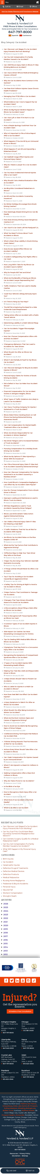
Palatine (24, 1104)
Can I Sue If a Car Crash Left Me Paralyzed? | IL (21, 228)
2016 (4, 940)
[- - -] (2, 2)
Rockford (26, 1071)
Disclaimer (16, 1156)
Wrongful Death (10, 896)
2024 (4, 911)
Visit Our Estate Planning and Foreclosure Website (20, 11)
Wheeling (21, 1108)
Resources (14, 1153)
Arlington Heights (8, 1022)
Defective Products (11, 874)
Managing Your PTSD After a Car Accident (19, 96)
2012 (4, 954)
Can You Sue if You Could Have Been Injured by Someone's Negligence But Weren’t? (18, 834)
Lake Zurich (22, 1106)
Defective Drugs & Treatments (15, 868)
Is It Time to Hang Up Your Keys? (16, 302)
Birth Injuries (8, 859)
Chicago (25, 1022)
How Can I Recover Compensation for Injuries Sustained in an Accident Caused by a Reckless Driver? (21, 474)
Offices (34, 6)
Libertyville (5, 1040)
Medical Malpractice (11, 877)
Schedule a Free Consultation (20, 1011)
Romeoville (20, 1115)
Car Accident (8, 862)
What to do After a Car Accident (16, 808)
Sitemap (25, 1156)
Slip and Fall (8, 890)
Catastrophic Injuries (11, 865)
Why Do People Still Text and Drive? (17, 272)
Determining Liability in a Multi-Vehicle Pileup (21, 323)
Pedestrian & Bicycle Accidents (15, 884)
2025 (4, 907)
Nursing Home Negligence (14, 881)
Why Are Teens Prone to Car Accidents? (19, 781)
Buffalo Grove (8, 1110)
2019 (4, 929)
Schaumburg (7, 1106)
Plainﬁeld (5, 1071)
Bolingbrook (31, 1108)
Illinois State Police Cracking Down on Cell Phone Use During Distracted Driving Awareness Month (20, 417)
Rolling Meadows (10, 1108)
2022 (4, 918)
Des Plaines (31, 1104)
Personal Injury (9, 887)
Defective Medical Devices (13, 871)
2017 (4, 936)
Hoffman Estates (28, 1110)
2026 (4, 904)
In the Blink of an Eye (12, 786)
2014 (4, 947)
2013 (4, 951)
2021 (4, 922)
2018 (4, 933)
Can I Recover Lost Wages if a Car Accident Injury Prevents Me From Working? (20, 827)
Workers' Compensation (12, 893)
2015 (4, 944)
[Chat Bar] (20, 1171)
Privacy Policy (25, 1153)
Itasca (24, 1040)
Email (21, 6)
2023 (4, 915)
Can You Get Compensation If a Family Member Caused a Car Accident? (18, 845)
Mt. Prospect (32, 1106)
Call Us (7, 6)
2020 (4, 925)
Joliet (24, 1055)
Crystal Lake (6, 1055)
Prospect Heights (8, 1115)
